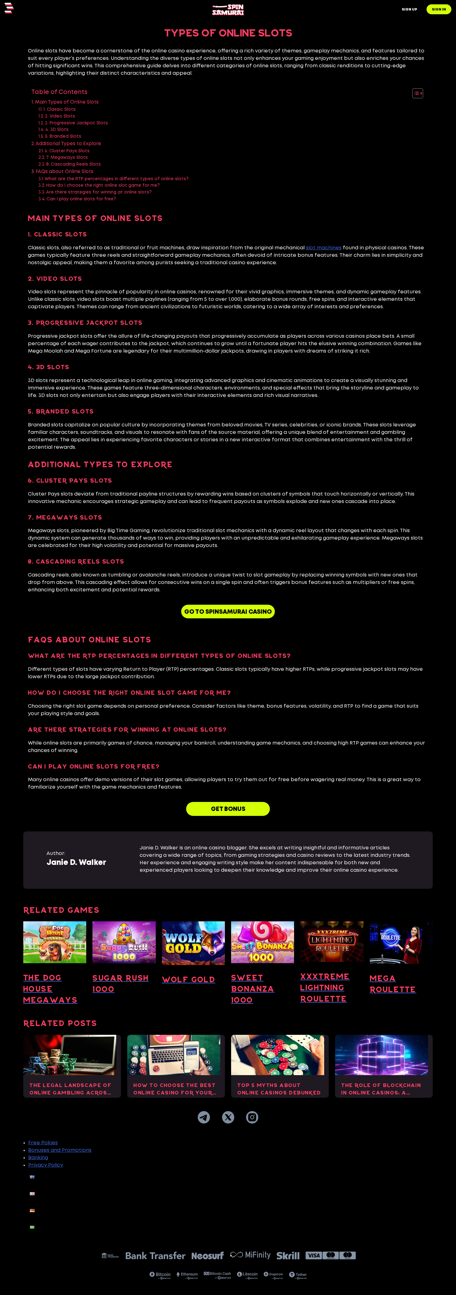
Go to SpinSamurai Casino (228, 612)
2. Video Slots (60, 116)
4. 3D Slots (57, 129)
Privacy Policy (45, 1165)
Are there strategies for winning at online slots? (99, 192)
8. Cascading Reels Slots (73, 164)
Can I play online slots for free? (81, 199)
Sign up (409, 9)
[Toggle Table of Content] (415, 93)
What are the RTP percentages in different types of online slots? (117, 179)
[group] (54, 966)
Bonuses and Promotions (60, 1150)
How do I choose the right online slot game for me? (103, 185)
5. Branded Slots (63, 136)
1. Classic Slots (59, 109)
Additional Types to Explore (68, 144)
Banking (38, 1157)
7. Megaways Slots (67, 157)
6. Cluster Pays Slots (67, 151)
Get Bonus (228, 809)
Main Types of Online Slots (67, 102)
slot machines (324, 248)
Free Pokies (43, 1143)
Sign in (439, 9)
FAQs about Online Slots (64, 172)
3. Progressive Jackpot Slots (76, 123)
